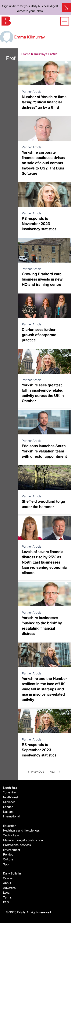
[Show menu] (64, 21)
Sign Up (66, 7)
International (11, 816)
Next (55, 771)
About (7, 883)
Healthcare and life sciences (21, 830)
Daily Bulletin (12, 873)
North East (10, 787)
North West (10, 797)
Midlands (9, 802)
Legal (6, 892)
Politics (8, 854)
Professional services (17, 845)
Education (9, 826)
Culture (8, 859)
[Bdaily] (6, 21)
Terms (7, 897)
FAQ (6, 902)
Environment (11, 850)
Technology (11, 835)
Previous (36, 771)
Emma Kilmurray (29, 36)
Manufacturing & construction (23, 840)
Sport (6, 864)
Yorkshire (9, 792)
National (8, 812)
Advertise (9, 888)
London (8, 807)
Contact (8, 878)
